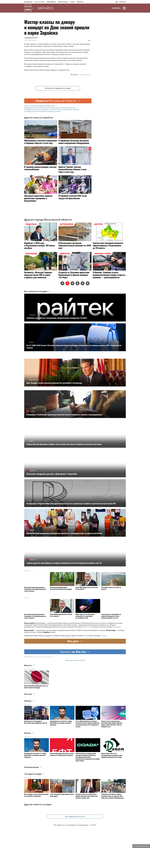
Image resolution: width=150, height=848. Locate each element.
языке (86, 636)
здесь (105, 636)
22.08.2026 (115, 8)
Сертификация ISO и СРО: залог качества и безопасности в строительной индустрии (50, 108)
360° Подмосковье (30, 40)
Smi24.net (27, 570)
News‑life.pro (51, 2)
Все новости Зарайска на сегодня (58, 88)
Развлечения (31, 767)
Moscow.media (40, 2)
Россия (28, 694)
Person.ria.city (63, 2)
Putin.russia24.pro (29, 669)
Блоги (27, 733)
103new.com (116, 627)
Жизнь (28, 701)
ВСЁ (64, 825)
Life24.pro (27, 704)
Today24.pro (27, 777)
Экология (80, 2)
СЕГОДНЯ (93, 825)
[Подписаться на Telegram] (116, 2)
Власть (28, 665)
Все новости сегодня (35, 291)
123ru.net (122, 2)
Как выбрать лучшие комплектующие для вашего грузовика (42, 111)
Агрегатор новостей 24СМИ (75, 660)
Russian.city (28, 2)
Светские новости (27, 656)
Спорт (72, 2)
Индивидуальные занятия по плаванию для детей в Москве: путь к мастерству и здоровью (51, 109)
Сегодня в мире (33, 774)
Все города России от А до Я (75, 817)
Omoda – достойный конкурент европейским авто (39, 106)
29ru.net (26, 597)
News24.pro (27, 736)
